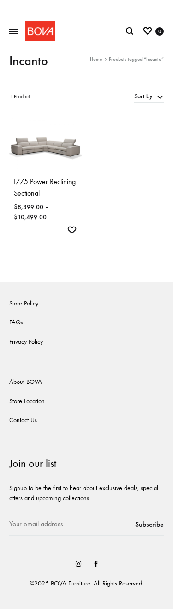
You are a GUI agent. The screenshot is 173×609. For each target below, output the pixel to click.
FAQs (16, 322)
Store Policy (23, 303)
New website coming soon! (86, 8)
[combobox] (149, 96)
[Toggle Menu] (13, 32)
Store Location (27, 401)
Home (96, 59)
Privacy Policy (26, 342)
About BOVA (25, 382)
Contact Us (23, 420)
